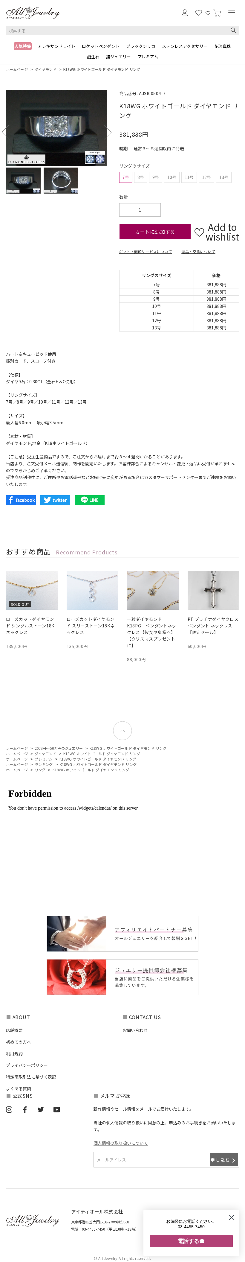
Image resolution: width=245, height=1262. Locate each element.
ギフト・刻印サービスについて (145, 251)
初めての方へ (18, 1042)
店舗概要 (14, 1030)
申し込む (221, 1160)
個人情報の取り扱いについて (121, 1143)
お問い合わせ (135, 1030)
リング (40, 769)
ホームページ (17, 69)
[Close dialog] (231, 1217)
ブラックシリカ (140, 46)
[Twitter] (41, 1109)
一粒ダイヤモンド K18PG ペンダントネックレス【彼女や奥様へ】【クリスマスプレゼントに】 (151, 632)
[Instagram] (9, 1109)
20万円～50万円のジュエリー (59, 748)
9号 (155, 177)
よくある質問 (18, 1088)
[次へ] (103, 132)
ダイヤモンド (45, 69)
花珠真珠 (222, 46)
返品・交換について (198, 251)
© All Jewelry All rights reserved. (122, 1258)
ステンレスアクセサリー (185, 46)
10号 (171, 177)
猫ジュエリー (118, 57)
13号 (223, 177)
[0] (217, 13)
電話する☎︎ (191, 1241)
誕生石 (93, 57)
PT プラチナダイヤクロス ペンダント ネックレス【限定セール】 (213, 625)
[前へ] (9, 132)
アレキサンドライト (56, 46)
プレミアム (147, 57)
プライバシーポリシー (27, 1065)
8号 (140, 177)
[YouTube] (56, 1109)
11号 (189, 177)
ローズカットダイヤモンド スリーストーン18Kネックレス (91, 625)
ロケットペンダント (101, 46)
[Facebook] (25, 1109)
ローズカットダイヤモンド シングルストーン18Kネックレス (30, 625)
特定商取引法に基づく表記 (31, 1077)
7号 (125, 177)
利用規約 (14, 1053)
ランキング (44, 764)
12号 (206, 177)
